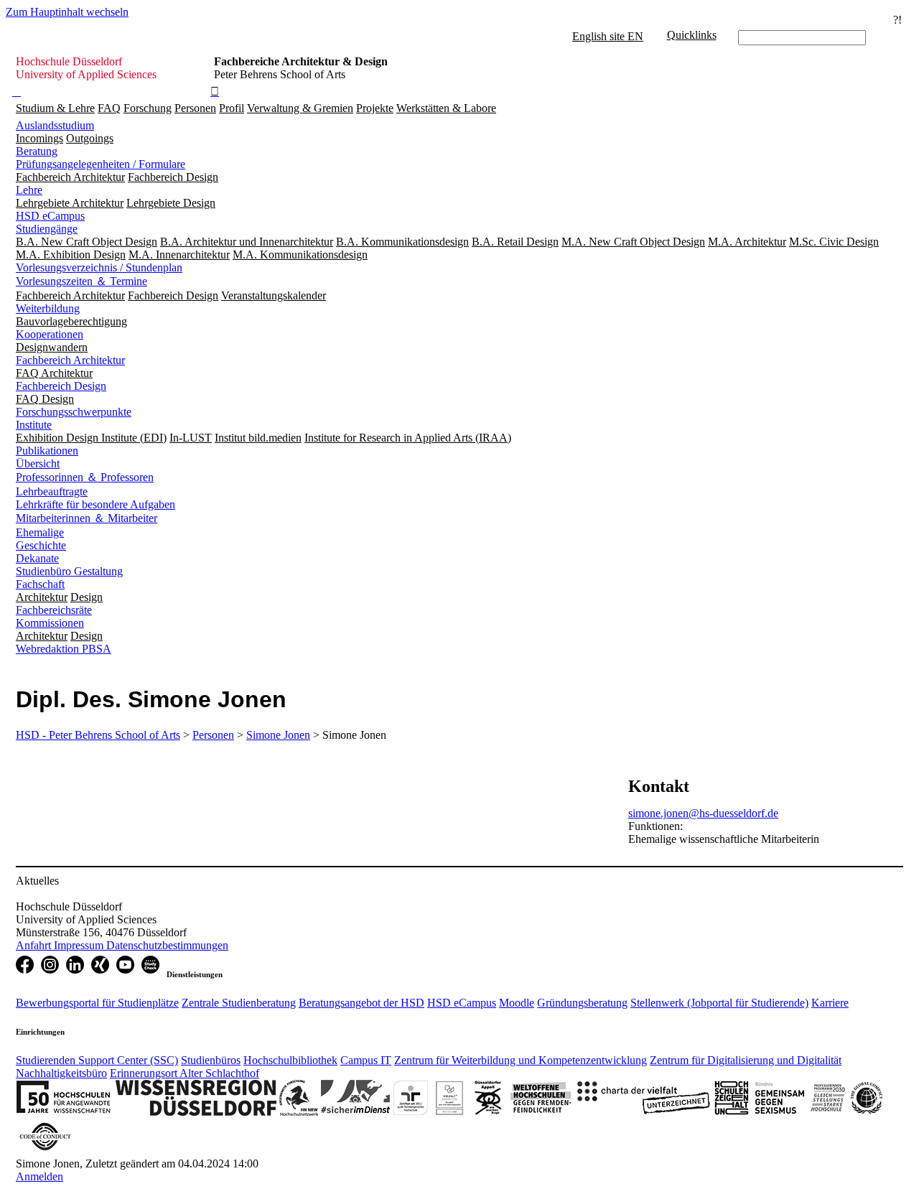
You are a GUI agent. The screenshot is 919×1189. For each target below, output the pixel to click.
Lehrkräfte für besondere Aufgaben (95, 504)
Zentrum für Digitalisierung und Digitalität (745, 1060)
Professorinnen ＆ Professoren (85, 477)
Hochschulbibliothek (290, 1060)
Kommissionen (50, 623)
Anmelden (39, 1176)
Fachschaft (40, 584)
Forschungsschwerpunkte (73, 412)
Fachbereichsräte (54, 610)
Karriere (830, 1003)
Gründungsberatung (582, 1003)
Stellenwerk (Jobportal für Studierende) (719, 1003)
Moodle (516, 1003)
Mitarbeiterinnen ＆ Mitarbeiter (86, 518)
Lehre (29, 190)
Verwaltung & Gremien (300, 108)
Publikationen (47, 450)
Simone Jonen (278, 735)
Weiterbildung (48, 308)
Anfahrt (35, 945)
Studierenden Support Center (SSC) (97, 1060)
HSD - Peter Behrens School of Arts (98, 735)
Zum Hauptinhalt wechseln (67, 12)
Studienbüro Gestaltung (69, 571)
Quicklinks (692, 35)
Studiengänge (47, 229)
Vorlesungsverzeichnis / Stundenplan (99, 267)
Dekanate (37, 558)
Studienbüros (211, 1060)
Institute (34, 425)
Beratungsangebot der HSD (361, 1003)
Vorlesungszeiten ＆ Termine (81, 281)
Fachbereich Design (61, 386)
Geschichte (41, 545)
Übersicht (38, 463)
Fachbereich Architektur (70, 360)
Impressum (80, 945)
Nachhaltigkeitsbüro (61, 1073)
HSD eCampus (50, 216)
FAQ (109, 108)
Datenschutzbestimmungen (167, 945)
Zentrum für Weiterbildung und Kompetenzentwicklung (520, 1060)
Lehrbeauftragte (52, 491)
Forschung (147, 108)
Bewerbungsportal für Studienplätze (97, 1003)
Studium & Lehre (55, 108)
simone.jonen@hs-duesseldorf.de (703, 813)
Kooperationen (49, 334)
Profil (231, 108)
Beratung (36, 151)
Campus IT (365, 1060)
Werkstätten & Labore (446, 108)
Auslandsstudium (55, 125)
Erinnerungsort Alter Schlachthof (184, 1073)
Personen (195, 108)
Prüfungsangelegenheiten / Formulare (100, 164)
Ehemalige (40, 532)
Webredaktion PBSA (63, 649)
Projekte (374, 108)
